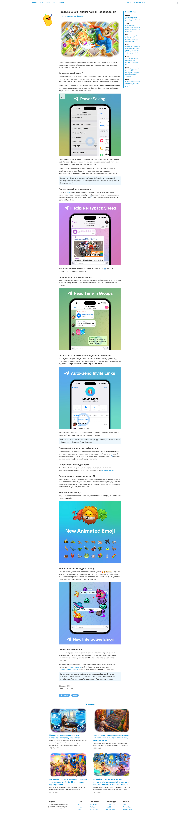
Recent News (130, 12)
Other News (90, 704)
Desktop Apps (111, 801)
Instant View (127, 809)
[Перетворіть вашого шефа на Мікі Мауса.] (90, 234)
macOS (108, 807)
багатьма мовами (107, 470)
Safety (61, 3)
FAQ (41, 3)
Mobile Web (94, 809)
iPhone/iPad (94, 804)
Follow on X (140, 3)
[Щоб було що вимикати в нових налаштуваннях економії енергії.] (90, 532)
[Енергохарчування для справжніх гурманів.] (90, 125)
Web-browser (110, 809)
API (54, 3)
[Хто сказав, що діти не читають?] (90, 319)
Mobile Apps (94, 801)
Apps (48, 3)
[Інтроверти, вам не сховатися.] (90, 398)
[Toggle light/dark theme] (177, 2)
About (80, 801)
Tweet (75, 695)
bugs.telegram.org (74, 667)
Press (79, 809)
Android (92, 807)
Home (34, 3)
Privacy (80, 807)
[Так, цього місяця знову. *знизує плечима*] (90, 613)
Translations (127, 807)
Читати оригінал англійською (72, 16)
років (69, 192)
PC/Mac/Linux (111, 804)
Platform (126, 801)
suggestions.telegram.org (68, 669)
